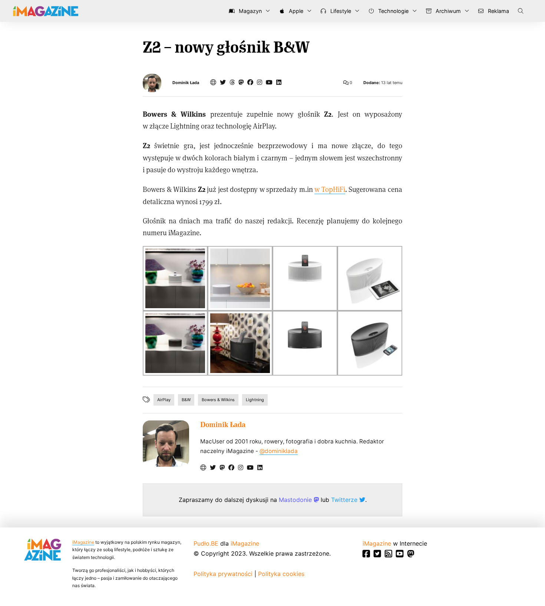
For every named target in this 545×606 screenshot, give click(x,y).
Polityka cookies (281, 573)
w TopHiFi (329, 189)
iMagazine (83, 542)
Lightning (255, 399)
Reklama (497, 11)
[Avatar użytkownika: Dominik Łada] (166, 443)
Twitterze (345, 499)
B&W (186, 399)
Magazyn (249, 11)
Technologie (393, 11)
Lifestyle (340, 11)
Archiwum (447, 11)
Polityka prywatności (223, 573)
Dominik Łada (185, 82)
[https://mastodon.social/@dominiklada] (241, 82)
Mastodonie (296, 499)
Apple (295, 11)
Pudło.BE (206, 543)
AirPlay (164, 399)
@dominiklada (279, 450)
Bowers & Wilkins (218, 399)
